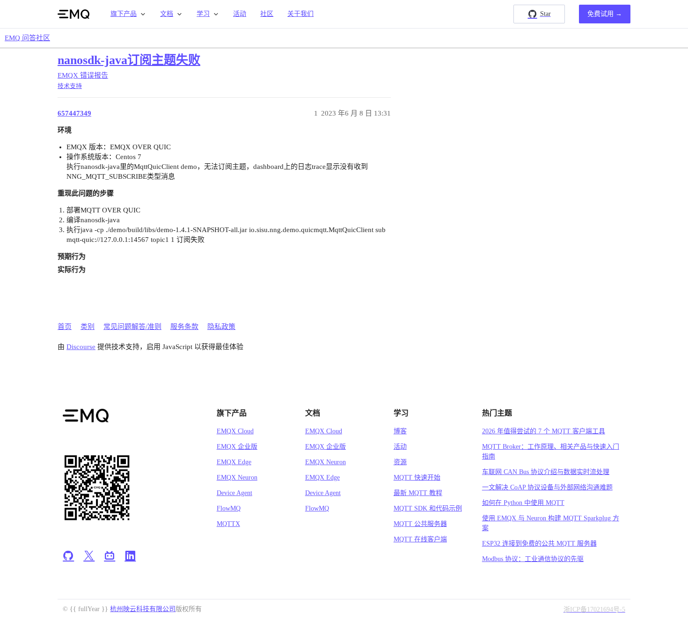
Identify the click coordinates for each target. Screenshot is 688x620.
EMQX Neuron (237, 477)
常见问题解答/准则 (132, 326)
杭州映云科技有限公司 (143, 609)
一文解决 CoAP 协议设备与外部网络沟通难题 (547, 487)
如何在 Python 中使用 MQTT (523, 502)
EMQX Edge (234, 462)
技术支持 (70, 85)
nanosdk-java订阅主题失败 (129, 60)
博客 (400, 431)
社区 (266, 13)
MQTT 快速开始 (417, 477)
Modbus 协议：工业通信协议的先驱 (533, 558)
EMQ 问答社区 (27, 38)
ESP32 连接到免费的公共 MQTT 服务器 (539, 543)
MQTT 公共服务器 (420, 523)
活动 (239, 13)
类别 (88, 326)
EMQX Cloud (235, 431)
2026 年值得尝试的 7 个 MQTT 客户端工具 (543, 431)
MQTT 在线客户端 (420, 539)
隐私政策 (221, 326)
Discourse (80, 346)
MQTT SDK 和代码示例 (428, 508)
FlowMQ (229, 508)
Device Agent (234, 492)
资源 (400, 462)
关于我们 (300, 13)
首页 (65, 326)
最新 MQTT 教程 (418, 492)
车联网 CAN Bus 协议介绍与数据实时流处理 (545, 471)
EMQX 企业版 (237, 446)
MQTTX (228, 523)
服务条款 (184, 326)
